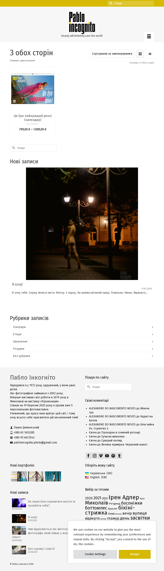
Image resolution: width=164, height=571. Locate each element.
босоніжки (131, 503)
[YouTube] (107, 456)
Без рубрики (21, 356)
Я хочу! (32, 517)
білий (111, 513)
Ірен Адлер (124, 497)
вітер (103, 519)
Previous (13, 237)
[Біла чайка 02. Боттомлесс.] (35, 476)
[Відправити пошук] (110, 3)
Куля (142, 498)
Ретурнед (114, 503)
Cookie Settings (95, 554)
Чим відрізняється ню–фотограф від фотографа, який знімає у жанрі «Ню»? (44, 533)
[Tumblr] (119, 456)
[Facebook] (88, 456)
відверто (92, 518)
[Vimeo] (101, 456)
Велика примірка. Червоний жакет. (124, 444)
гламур (113, 518)
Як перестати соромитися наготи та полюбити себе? (51, 503)
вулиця (140, 513)
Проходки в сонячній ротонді (120, 432)
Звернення (20, 341)
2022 (105, 498)
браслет (112, 508)
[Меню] (149, 37)
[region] (112, 542)
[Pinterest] (113, 456)
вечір (127, 513)
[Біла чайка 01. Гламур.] (52, 476)
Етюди (17, 334)
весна (118, 514)
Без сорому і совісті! (41, 549)
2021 (97, 497)
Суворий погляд (111, 440)
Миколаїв (96, 502)
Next (150, 237)
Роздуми (18, 348)
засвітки (140, 518)
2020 (89, 498)
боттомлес (96, 508)
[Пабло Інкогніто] (82, 23)
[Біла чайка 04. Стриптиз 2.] (18, 476)
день (124, 518)
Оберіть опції (33, 135)
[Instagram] (94, 456)
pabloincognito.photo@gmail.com (35, 442)
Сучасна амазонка (112, 436)
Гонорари (19, 327)
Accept (134, 554)
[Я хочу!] (82, 224)
